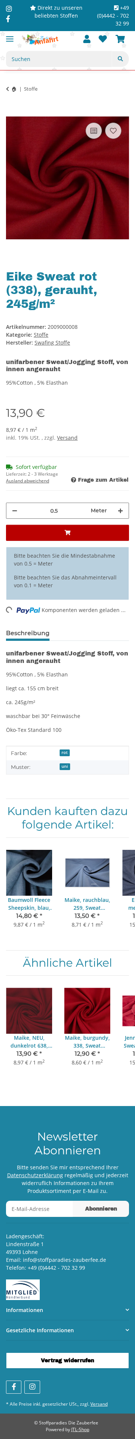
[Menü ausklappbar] (10, 35)
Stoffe (41, 334)
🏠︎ (14, 88)
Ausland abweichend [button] (27, 481)
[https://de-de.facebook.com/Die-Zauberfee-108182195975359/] (8, 18)
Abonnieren (101, 1209)
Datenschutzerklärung (35, 1175)
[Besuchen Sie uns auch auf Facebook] (13, 1387)
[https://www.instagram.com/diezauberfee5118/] (9, 8)
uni (65, 766)
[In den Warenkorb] (12, 112)
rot (65, 752)
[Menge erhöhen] (120, 510)
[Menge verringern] (14, 510)
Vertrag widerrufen (67, 1360)
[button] (86, 39)
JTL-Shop (80, 1429)
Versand (67, 437)
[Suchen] (120, 59)
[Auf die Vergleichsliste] (94, 130)
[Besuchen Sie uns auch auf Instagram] (32, 1387)
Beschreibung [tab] (28, 633)
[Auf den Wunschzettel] (113, 130)
